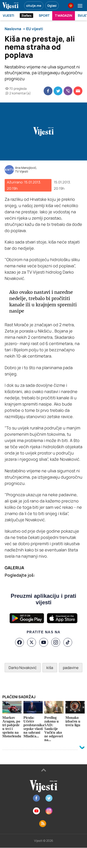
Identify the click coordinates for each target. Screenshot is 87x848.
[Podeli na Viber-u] (68, 90)
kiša (49, 667)
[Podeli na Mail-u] (78, 90)
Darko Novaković (23, 667)
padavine (70, 667)
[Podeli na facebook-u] (48, 90)
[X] (31, 642)
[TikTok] (67, 642)
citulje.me (33, 5)
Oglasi (52, 5)
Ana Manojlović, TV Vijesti (26, 169)
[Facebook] (19, 642)
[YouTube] (43, 642)
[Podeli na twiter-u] (58, 90)
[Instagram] (55, 642)
